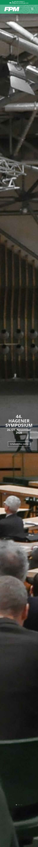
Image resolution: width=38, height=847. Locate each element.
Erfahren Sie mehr (19, 444)
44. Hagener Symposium (19, 420)
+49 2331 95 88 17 (19, 2)
